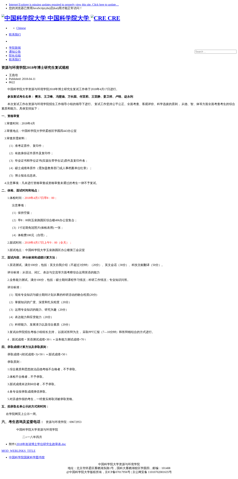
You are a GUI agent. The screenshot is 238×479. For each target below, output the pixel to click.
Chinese (21, 28)
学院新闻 (15, 47)
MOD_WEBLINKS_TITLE (18, 450)
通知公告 (15, 51)
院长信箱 (15, 55)
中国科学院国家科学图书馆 (27, 457)
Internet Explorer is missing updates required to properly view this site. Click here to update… (64, 4)
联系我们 (15, 59)
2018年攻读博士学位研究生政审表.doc (41, 444)
